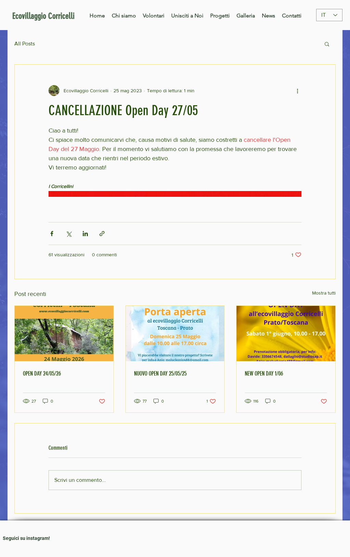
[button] (327, 43)
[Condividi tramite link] (102, 233)
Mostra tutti (324, 293)
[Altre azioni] (297, 90)
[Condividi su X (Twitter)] (68, 233)
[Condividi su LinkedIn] (85, 233)
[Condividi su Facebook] (52, 233)
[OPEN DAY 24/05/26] (64, 333)
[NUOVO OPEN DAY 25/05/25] (175, 333)
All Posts (24, 43)
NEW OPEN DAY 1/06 (264, 373)
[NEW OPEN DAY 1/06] (286, 333)
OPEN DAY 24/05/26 (42, 373)
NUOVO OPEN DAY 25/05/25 (160, 373)
